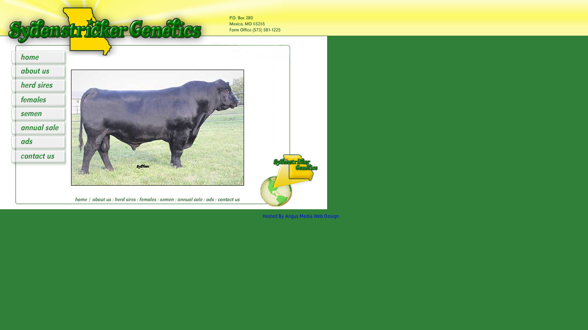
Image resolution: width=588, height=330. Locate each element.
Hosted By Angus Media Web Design (301, 216)
